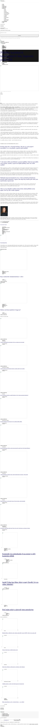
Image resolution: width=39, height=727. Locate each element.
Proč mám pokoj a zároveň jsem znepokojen (17, 610)
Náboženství (4, 304)
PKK (2, 230)
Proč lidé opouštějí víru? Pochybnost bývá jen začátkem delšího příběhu (11, 421)
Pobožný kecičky (6, 19)
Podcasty (4, 8)
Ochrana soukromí (5, 714)
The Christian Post (5, 64)
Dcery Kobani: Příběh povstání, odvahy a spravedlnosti (10, 106)
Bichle (5, 9)
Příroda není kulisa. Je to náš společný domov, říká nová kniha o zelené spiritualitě (12, 501)
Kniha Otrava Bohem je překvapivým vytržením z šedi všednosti (13, 666)
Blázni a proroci (6, 20)
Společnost (4, 6)
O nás (3, 22)
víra (3, 233)
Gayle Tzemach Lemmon (6, 227)
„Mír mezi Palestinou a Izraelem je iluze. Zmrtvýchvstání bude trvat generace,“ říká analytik (14, 474)
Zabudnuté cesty (6, 14)
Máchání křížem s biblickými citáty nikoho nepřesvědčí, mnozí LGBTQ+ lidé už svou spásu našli (19, 632)
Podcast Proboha (6, 17)
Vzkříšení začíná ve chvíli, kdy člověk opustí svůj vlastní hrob (13, 683)
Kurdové (3, 228)
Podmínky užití (5, 713)
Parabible (5, 16)
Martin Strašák (4, 396)
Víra (3, 4)
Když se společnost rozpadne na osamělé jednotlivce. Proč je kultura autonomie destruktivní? (14, 395)
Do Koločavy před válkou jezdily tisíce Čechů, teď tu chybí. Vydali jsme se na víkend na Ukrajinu (15, 528)
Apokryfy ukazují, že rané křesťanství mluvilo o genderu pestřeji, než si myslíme (12, 368)
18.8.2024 (5, 635)
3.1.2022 (5, 612)
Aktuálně (5, 548)
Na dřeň (5, 18)
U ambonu (5, 15)
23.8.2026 (3, 423)
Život (3, 5)
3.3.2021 (3, 279)
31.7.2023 (5, 652)
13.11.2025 (5, 704)
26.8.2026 (3, 370)
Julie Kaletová (4, 343)
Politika (3, 46)
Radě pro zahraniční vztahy (9, 107)
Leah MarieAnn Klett (5, 229)
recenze (5, 664)
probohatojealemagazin (6, 231)
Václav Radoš (4, 449)
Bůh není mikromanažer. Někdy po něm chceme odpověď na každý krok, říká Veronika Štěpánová (15, 448)
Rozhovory (4, 7)
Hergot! (5, 10)
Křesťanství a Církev (5, 271)
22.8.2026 (3, 476)
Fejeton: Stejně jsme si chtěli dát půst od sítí (10, 649)
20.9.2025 (5, 587)
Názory (3, 272)
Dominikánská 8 (6, 12)
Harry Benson (4, 313)
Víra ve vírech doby (6, 13)
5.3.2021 (3, 312)
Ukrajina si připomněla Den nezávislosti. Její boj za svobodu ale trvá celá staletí (12, 342)
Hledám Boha (4, 21)
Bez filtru (5, 11)
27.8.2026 (3, 344)
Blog (5, 630)
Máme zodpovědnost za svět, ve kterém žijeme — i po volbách (13, 701)
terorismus (4, 232)
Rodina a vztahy (4, 305)
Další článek (2, 282)
